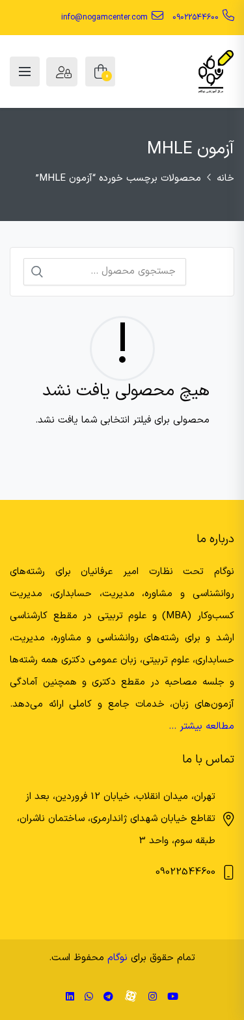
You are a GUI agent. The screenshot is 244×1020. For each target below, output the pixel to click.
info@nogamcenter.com (104, 17)
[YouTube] (172, 997)
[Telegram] (108, 997)
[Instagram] (152, 997)
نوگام (117, 957)
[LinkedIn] (70, 997)
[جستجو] (37, 271)
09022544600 (195, 17)
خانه (225, 178)
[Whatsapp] (89, 997)
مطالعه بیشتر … (201, 726)
